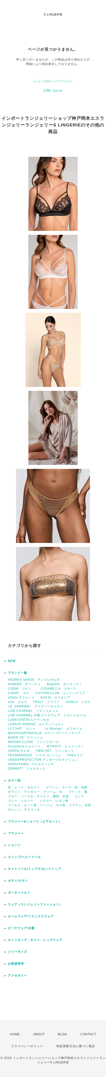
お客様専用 (16, 963)
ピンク (79, 796)
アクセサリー (17, 975)
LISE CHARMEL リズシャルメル (33, 711)
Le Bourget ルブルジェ (63, 728)
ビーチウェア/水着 (21, 928)
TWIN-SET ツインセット (55, 751)
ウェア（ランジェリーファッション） (35, 904)
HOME (15, 1034)
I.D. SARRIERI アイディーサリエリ (35, 706)
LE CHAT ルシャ (23, 728)
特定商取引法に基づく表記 (75, 1046)
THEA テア (75, 755)
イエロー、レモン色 (53, 800)
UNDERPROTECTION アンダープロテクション (43, 759)
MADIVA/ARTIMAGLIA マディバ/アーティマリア (44, 733)
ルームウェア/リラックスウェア (31, 916)
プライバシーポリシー (27, 1046)
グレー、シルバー (21, 800)
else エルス (17, 702)
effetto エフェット (21, 697)
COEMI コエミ (21, 688)
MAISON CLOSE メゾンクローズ (33, 742)
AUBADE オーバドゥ (24, 684)
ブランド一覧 (17, 673)
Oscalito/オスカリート (24, 746)
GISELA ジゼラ (78, 702)
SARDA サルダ (19, 751)
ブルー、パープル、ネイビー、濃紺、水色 (38, 796)
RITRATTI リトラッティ (65, 746)
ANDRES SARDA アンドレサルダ (34, 679)
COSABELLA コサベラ (58, 688)
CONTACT (88, 1034)
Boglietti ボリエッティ (64, 684)
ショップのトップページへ (53, 81)
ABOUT (39, 1034)
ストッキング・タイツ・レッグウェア (35, 940)
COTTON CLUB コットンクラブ (60, 693)
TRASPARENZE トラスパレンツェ (34, 755)
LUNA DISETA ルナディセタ (29, 719)
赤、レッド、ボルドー (24, 787)
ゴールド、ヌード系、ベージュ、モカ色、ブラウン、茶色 (49, 805)
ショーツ (14, 845)
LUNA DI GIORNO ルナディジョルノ (36, 724)
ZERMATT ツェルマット (27, 768)
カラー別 (14, 780)
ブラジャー (16, 833)
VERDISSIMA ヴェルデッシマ (31, 764)
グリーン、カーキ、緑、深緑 (67, 787)
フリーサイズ (17, 952)
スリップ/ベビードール (24, 857)
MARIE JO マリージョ (25, 737)
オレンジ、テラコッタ (24, 809)
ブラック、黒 (78, 792)
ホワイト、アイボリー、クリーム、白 (35, 792)
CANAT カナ (19, 693)
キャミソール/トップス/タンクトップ (34, 869)
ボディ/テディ (18, 880)
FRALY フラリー (46, 702)
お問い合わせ (53, 90)
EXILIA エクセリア (55, 697)
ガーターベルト (19, 892)
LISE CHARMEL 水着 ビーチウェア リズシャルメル (47, 715)
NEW (12, 661)
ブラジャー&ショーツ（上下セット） (35, 821)
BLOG (62, 1034)
